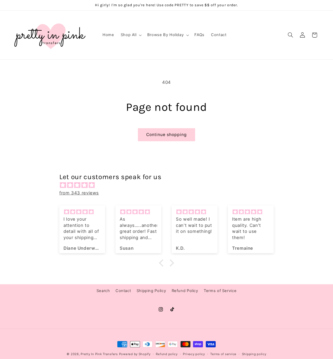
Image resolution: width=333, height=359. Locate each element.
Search (103, 290)
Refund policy (167, 354)
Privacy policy (194, 354)
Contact (123, 290)
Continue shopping (166, 134)
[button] (130, 35)
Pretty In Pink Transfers (99, 354)
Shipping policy (254, 354)
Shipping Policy (151, 290)
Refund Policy (185, 290)
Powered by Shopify (135, 354)
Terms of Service (220, 290)
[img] (169, 185)
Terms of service (223, 354)
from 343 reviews (79, 192)
